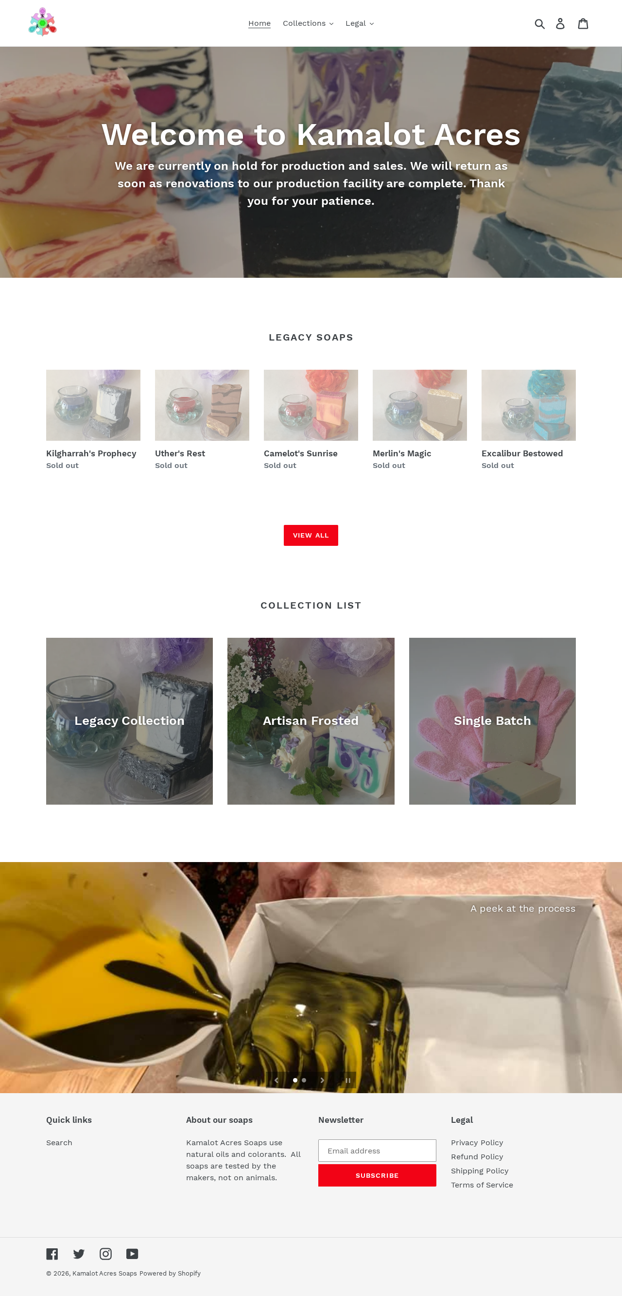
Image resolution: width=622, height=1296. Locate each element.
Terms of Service (482, 1184)
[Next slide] (322, 1080)
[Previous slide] (276, 1080)
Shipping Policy (480, 1170)
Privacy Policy (477, 1142)
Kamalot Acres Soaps (104, 1273)
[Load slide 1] (296, 1081)
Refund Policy (477, 1156)
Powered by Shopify (170, 1273)
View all (311, 535)
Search (59, 1142)
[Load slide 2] (305, 1081)
